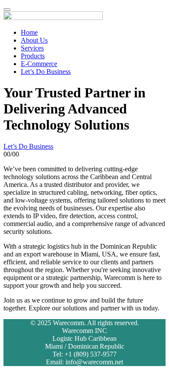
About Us (34, 40)
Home (29, 32)
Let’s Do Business (46, 71)
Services (32, 48)
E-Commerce (39, 63)
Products (33, 56)
